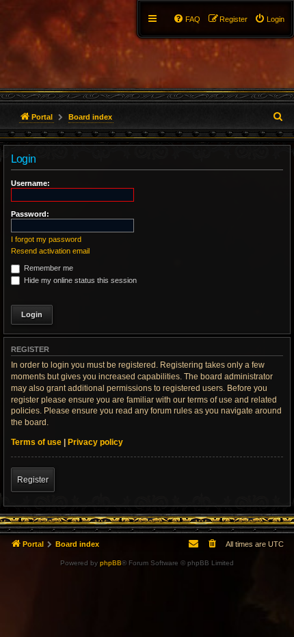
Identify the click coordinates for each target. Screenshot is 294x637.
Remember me (47, 268)
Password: (30, 214)
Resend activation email (50, 251)
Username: (30, 183)
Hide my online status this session (79, 280)
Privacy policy (95, 442)
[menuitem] (269, 19)
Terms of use (36, 442)
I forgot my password (46, 239)
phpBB (111, 563)
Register (33, 480)
